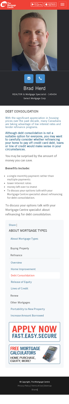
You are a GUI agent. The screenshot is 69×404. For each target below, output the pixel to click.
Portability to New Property (28, 309)
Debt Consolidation (22, 275)
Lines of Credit (19, 288)
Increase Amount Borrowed (27, 315)
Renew (14, 295)
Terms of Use (37, 385)
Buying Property (19, 248)
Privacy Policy (24, 385)
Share (12, 225)
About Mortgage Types (24, 238)
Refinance (16, 255)
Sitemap (47, 385)
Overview (16, 262)
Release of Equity (21, 282)
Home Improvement (23, 269)
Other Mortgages (20, 302)
